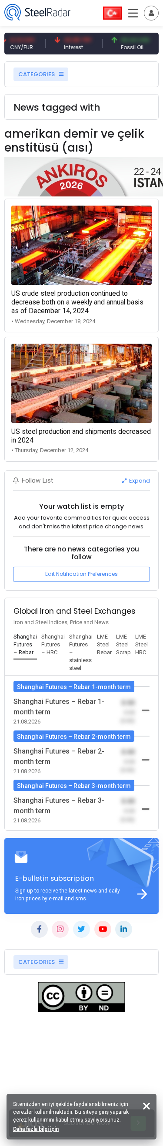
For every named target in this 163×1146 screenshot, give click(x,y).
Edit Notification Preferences (81, 574)
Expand (139, 481)
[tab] (25, 645)
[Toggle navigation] (151, 13)
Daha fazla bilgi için (36, 1129)
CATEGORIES (37, 74)
